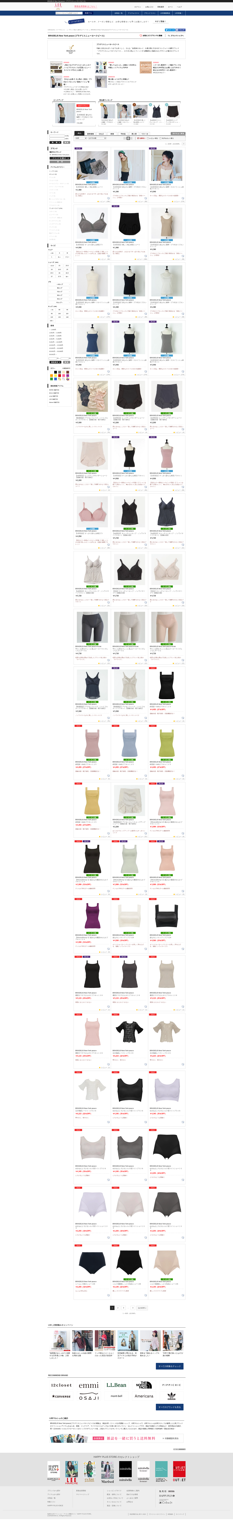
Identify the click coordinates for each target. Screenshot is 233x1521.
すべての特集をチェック (170, 1366)
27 (52, 276)
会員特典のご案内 (132, 1491)
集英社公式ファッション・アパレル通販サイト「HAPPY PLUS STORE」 (69, 1514)
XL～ (59, 257)
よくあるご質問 (132, 1498)
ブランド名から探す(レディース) (78, 29)
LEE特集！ (179, 13)
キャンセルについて (114, 1502)
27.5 (59, 276)
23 (59, 265)
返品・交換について (114, 1506)
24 (52, 269)
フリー (67, 257)
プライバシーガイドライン (157, 1514)
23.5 (67, 265)
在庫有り (142, 138)
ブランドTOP (176, 35)
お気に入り (149, 7)
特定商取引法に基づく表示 (138, 1514)
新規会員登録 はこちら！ (85, 6)
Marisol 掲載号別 (54, 402)
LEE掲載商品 (165, 13)
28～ (67, 276)
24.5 (59, 269)
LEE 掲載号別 (53, 399)
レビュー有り (153, 138)
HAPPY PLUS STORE (105, 1456)
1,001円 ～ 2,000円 (55, 332)
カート (170, 7)
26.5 (67, 273)
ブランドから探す (53, 1491)
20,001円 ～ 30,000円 (56, 351)
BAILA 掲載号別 (54, 393)
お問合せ (129, 1502)
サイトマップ (180, 1514)
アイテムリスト (134, 13)
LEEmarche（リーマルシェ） (57, 29)
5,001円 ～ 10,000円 (55, 342)
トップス (53, 171)
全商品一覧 (119, 13)
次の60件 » (142, 1308)
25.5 (51, 273)
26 (59, 273)
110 (67, 313)
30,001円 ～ (53, 354)
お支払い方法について (115, 1498)
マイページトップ (82, 1494)
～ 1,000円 (52, 329)
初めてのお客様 (132, 1494)
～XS (51, 253)
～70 (51, 310)
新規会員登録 (81, 1491)
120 (52, 317)
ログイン (137, 7)
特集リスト (51, 1502)
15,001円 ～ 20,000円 (56, 348)
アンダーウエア (55, 208)
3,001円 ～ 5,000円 (55, 339)
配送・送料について (114, 1494)
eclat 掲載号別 (53, 396)
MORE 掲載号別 (54, 390)
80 (59, 309)
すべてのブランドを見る (170, 1407)
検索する (88, 13)
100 (59, 313)
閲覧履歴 (160, 7)
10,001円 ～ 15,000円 (56, 345)
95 (52, 313)
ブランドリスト (150, 13)
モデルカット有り (168, 138)
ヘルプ (179, 7)
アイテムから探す (53, 1494)
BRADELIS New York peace (60, 154)
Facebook (180, 30)
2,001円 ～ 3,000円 (55, 336)
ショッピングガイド (114, 1491)
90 (67, 309)
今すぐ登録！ (160, 21)
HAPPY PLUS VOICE (55, 1506)
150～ (52, 320)
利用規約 (170, 1514)
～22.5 (52, 265)
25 (67, 269)
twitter (170, 30)
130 (59, 317)
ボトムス (53, 174)
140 (67, 317)
